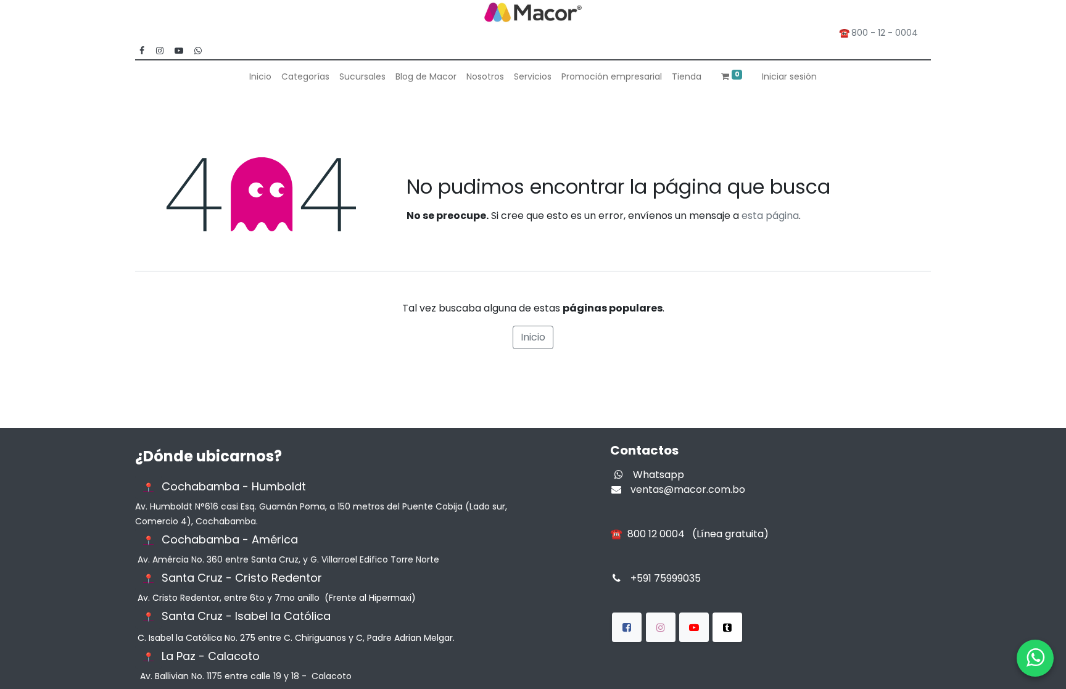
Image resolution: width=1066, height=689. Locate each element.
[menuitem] (260, 76)
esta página (770, 215)
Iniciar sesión (789, 76)
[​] (627, 627)
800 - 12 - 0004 (887, 33)
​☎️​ (689, 534)
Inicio (533, 337)
